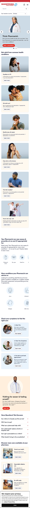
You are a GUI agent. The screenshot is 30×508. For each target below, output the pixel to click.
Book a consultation (9, 45)
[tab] (13, 48)
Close (15, 505)
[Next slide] (28, 31)
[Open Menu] (27, 4)
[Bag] (24, 4)
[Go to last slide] (1, 31)
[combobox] (15, 8)
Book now (6, 408)
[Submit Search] (26, 8)
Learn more (7, 80)
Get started (18, 333)
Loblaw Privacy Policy (9, 502)
